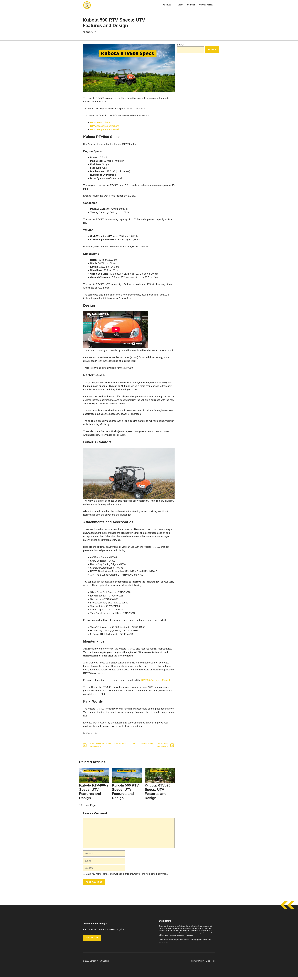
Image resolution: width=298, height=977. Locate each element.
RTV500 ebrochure (100, 122)
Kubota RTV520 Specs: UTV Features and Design (158, 791)
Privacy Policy (206, 5)
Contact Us (91, 938)
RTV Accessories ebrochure (104, 126)
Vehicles (167, 5)
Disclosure (210, 961)
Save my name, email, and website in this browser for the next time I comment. (127, 874)
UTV (93, 31)
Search (180, 44)
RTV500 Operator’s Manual (104, 129)
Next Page (90, 805)
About (180, 5)
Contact (191, 5)
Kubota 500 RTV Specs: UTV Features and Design (125, 791)
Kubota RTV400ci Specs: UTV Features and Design (93, 791)
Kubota (86, 31)
